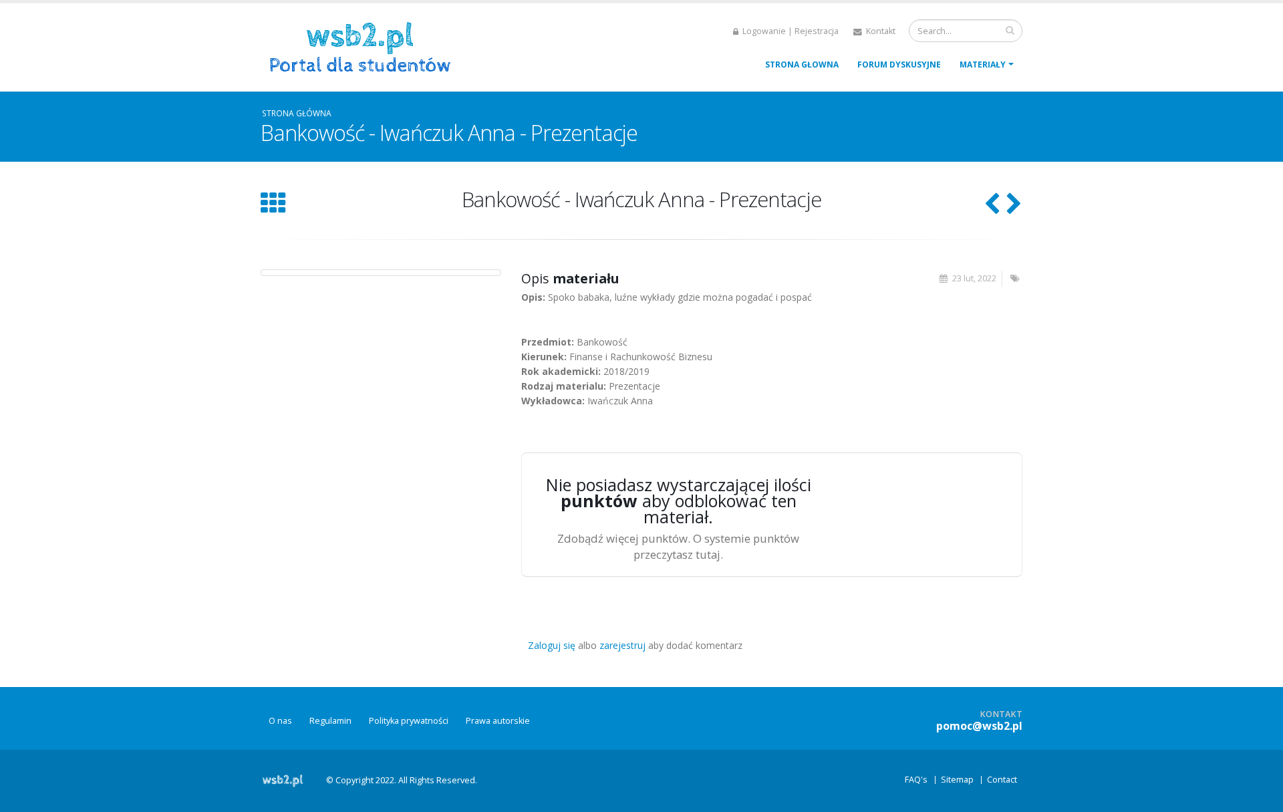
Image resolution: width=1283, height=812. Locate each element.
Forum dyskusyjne (899, 64)
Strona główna (296, 113)
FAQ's (916, 779)
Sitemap (957, 779)
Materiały (983, 64)
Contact (1002, 779)
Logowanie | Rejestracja (789, 31)
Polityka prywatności (408, 720)
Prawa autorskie (498, 720)
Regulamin (330, 720)
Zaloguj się (551, 645)
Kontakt (879, 31)
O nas (280, 720)
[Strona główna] (364, 45)
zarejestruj (622, 645)
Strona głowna (802, 64)
